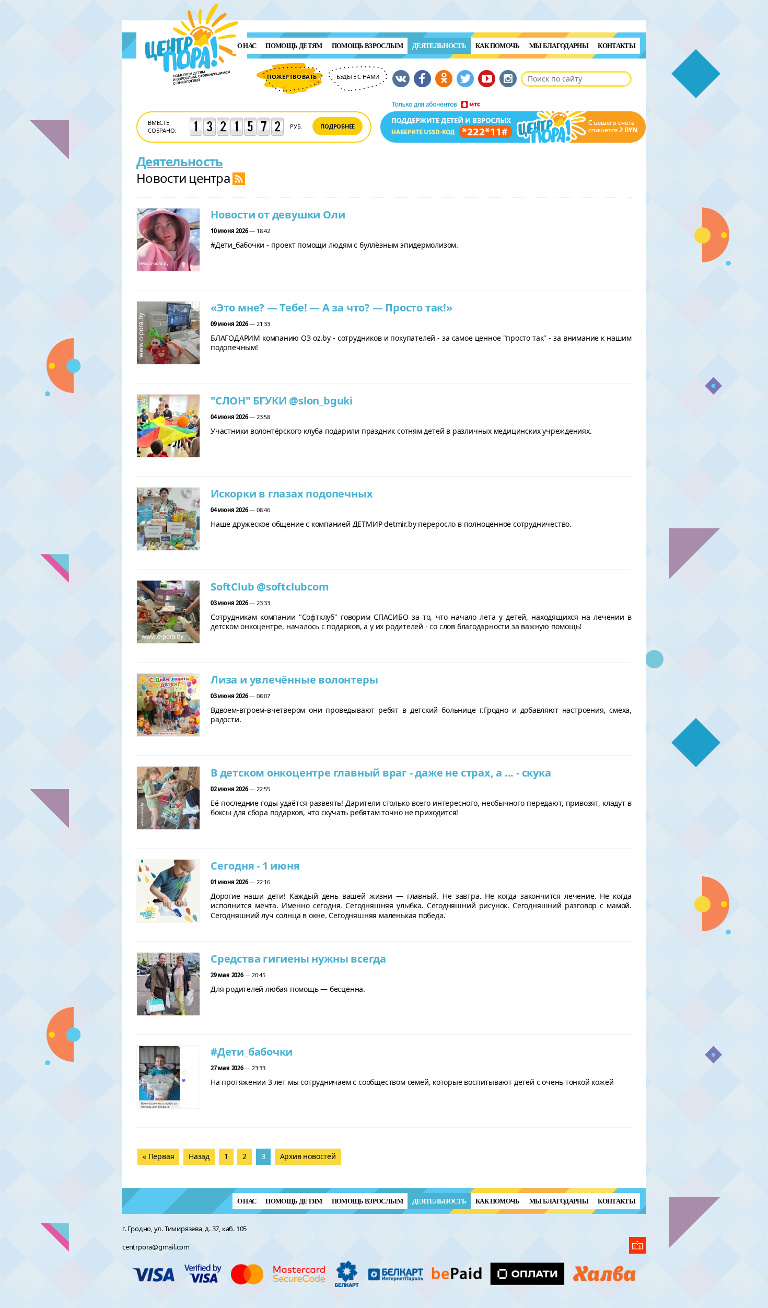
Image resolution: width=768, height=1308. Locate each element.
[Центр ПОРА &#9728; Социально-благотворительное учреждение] (192, 98)
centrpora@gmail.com (156, 1247)
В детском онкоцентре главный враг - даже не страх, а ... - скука (381, 773)
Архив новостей (308, 1156)
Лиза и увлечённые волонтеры (294, 680)
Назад (199, 1156)
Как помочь (497, 46)
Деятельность (439, 46)
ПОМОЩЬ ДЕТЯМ (293, 46)
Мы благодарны (559, 46)
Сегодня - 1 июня (255, 866)
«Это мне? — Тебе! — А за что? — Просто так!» (331, 307)
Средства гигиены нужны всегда (298, 959)
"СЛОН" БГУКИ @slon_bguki (282, 400)
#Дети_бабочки (252, 1052)
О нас (247, 46)
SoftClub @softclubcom (270, 587)
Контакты (616, 46)
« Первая (158, 1156)
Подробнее (337, 126)
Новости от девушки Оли (278, 214)
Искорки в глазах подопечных (292, 494)
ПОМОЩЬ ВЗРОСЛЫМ (367, 46)
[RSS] (238, 178)
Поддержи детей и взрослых (513, 122)
